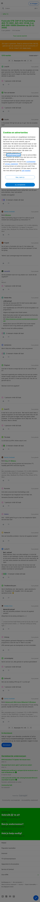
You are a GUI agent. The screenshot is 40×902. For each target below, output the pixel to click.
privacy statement (11, 164)
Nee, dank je (20, 177)
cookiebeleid (30, 162)
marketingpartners (13, 155)
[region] (20, 157)
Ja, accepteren (20, 185)
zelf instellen (26, 170)
